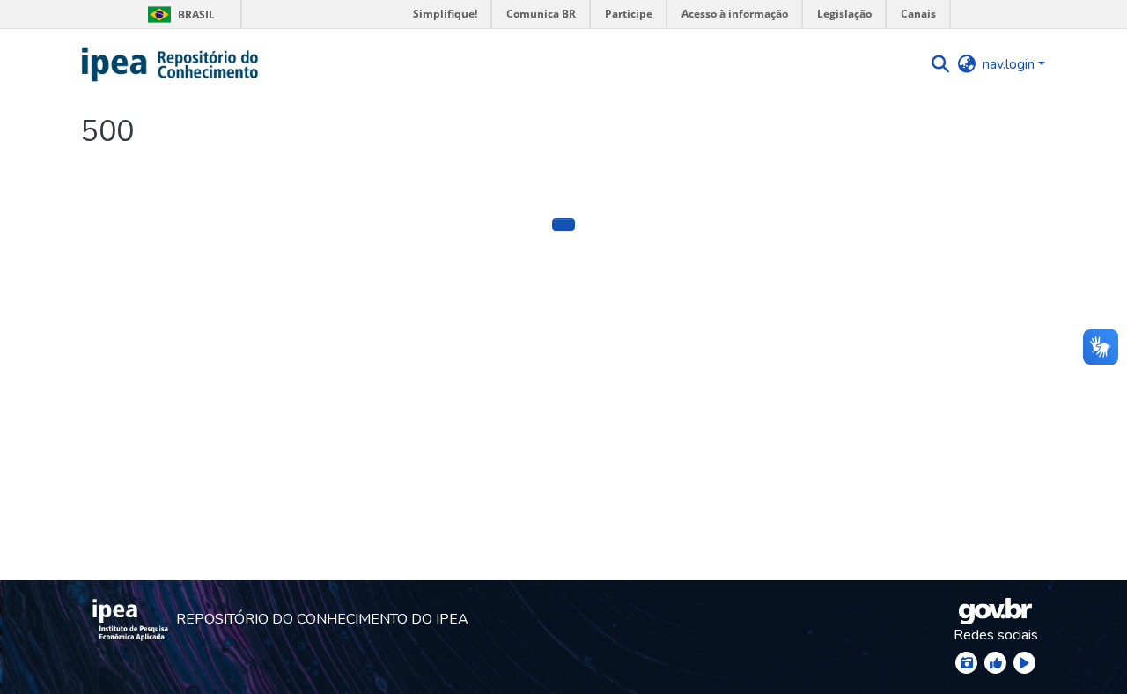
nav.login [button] (1010, 64)
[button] (170, 64)
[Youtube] (1024, 663)
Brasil (178, 14)
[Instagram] (966, 663)
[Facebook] (995, 663)
